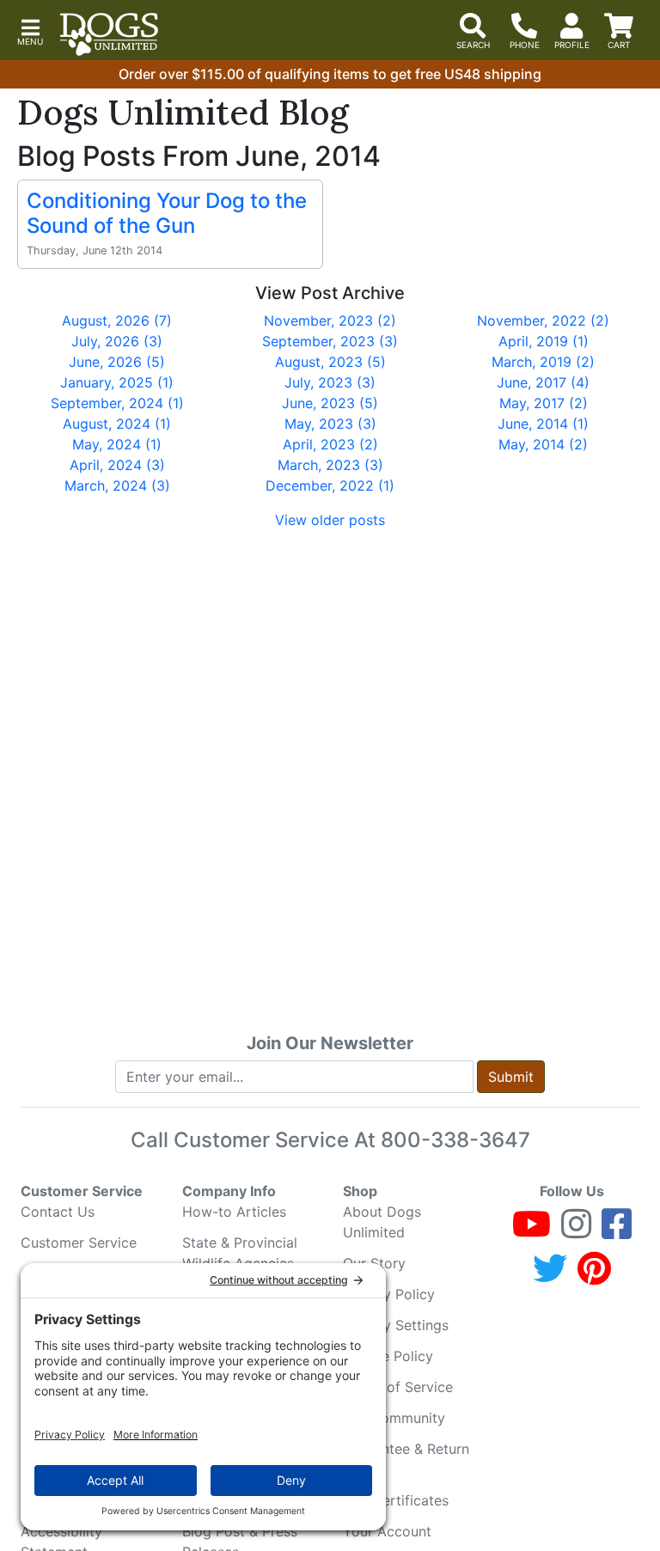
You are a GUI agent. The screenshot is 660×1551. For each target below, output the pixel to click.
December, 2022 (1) (330, 485)
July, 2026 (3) (116, 341)
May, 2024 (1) (117, 444)
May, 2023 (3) (330, 423)
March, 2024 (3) (117, 485)
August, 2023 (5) (330, 361)
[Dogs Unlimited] (109, 34)
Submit (511, 1076)
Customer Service (79, 1242)
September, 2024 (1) (117, 403)
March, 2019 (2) (543, 361)
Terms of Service (398, 1386)
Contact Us (58, 1211)
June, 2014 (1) (543, 423)
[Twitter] (550, 1276)
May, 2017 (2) (543, 403)
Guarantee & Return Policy (406, 1459)
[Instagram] (576, 1231)
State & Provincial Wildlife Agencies (239, 1253)
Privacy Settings (396, 1325)
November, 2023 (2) (330, 320)
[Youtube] (531, 1231)
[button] (30, 30)
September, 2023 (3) (330, 341)
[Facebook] (616, 1231)
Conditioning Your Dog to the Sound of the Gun (167, 213)
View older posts (330, 519)
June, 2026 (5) (117, 361)
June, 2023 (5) (330, 403)
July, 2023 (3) (330, 382)
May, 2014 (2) (543, 444)
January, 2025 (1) (117, 382)
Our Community (394, 1417)
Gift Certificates (396, 1500)
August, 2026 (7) (117, 320)
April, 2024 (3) (117, 464)
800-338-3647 (455, 1139)
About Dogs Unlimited (382, 1222)
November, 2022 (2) (543, 320)
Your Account (387, 1531)
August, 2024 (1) (117, 423)
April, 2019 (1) (543, 341)
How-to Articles (234, 1211)
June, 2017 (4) (543, 382)
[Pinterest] (594, 1276)
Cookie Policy (388, 1356)
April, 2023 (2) (330, 444)
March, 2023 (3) (330, 464)
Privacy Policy (389, 1294)
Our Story (374, 1263)
